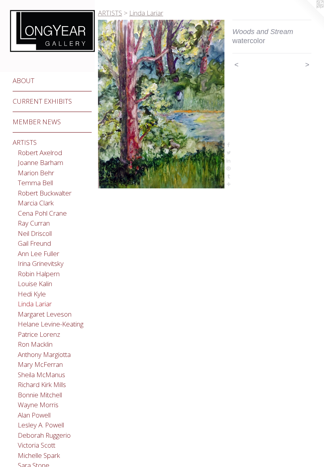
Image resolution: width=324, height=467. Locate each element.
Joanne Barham (40, 162)
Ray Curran (34, 223)
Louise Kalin (35, 283)
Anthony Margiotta (44, 354)
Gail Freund (34, 243)
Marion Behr (36, 172)
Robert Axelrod (40, 152)
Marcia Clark (36, 202)
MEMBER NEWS (37, 121)
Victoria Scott (36, 445)
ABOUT (23, 80)
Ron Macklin (35, 344)
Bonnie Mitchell (40, 394)
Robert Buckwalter (45, 192)
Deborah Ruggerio (44, 435)
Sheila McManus (41, 374)
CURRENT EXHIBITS (42, 101)
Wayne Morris (38, 404)
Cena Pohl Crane (42, 213)
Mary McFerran (40, 364)
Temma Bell (35, 182)
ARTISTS (25, 142)
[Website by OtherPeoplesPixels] (308, 16)
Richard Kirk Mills (42, 384)
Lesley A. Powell (41, 424)
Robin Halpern (39, 273)
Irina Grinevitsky (41, 263)
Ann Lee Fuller (38, 253)
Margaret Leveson (45, 314)
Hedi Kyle (32, 293)
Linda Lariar (35, 303)
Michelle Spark (39, 455)
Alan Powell (34, 415)
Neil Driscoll (35, 233)
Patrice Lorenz (39, 334)
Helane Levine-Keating (50, 323)
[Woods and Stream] (161, 104)
